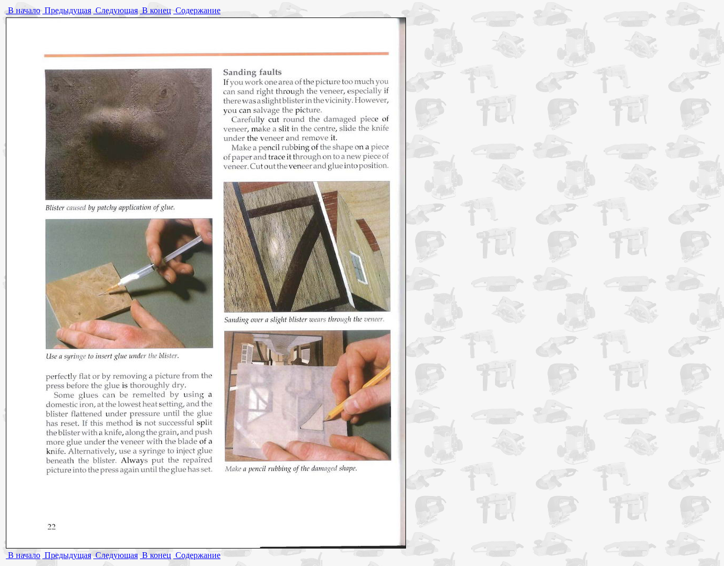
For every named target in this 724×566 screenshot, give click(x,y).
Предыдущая (66, 10)
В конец (155, 10)
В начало (23, 10)
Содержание (196, 10)
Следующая (115, 10)
